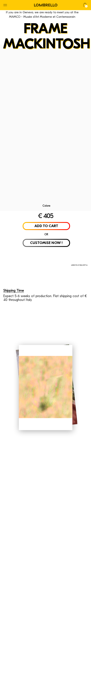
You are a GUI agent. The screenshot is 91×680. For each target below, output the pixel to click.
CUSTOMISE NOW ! (46, 243)
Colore (46, 205)
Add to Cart (46, 226)
